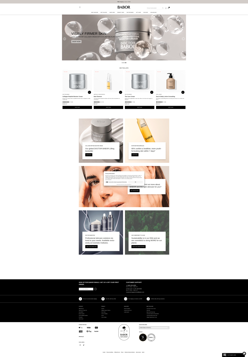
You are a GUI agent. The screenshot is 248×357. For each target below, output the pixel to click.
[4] (125, 62)
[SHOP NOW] (124, 37)
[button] (244, 353)
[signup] (95, 289)
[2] (123, 62)
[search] (163, 8)
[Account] (166, 8)
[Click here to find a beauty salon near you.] (80, 7)
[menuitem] (94, 12)
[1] (122, 62)
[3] (124, 62)
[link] (120, 1)
